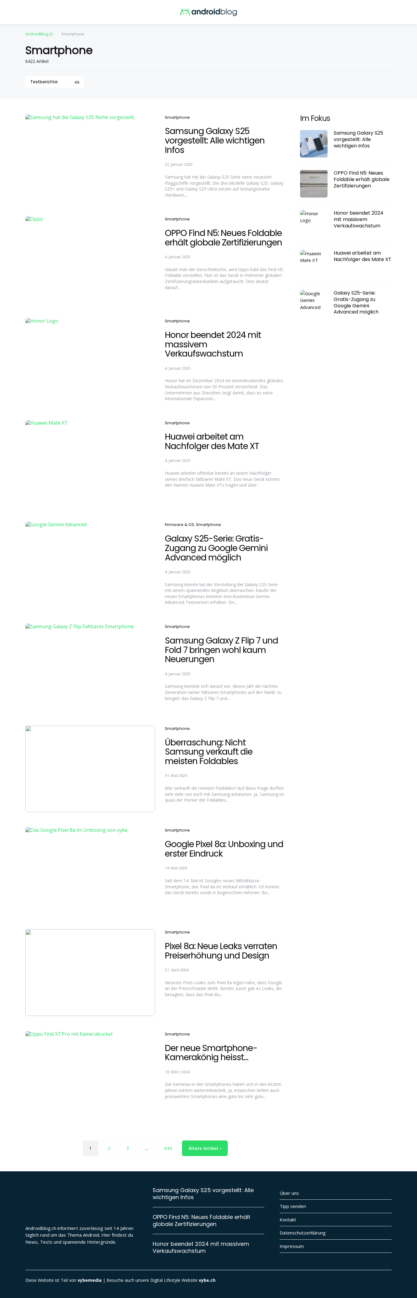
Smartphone (177, 117)
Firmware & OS (179, 525)
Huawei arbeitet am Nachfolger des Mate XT (212, 441)
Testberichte (54, 82)
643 (168, 1148)
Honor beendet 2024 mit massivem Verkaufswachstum (358, 219)
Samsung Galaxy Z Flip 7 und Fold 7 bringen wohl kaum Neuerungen (221, 650)
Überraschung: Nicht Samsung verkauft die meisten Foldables (208, 752)
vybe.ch (207, 1280)
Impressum (292, 1246)
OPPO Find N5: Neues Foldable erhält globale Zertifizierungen (223, 237)
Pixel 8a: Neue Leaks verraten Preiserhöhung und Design (221, 951)
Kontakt (288, 1219)
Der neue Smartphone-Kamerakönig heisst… (211, 1053)
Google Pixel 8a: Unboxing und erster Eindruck (224, 849)
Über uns (289, 1193)
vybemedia (90, 1280)
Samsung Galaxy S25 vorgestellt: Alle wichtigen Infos (215, 140)
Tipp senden (293, 1206)
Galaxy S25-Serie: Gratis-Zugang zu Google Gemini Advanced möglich (216, 548)
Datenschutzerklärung (303, 1233)
